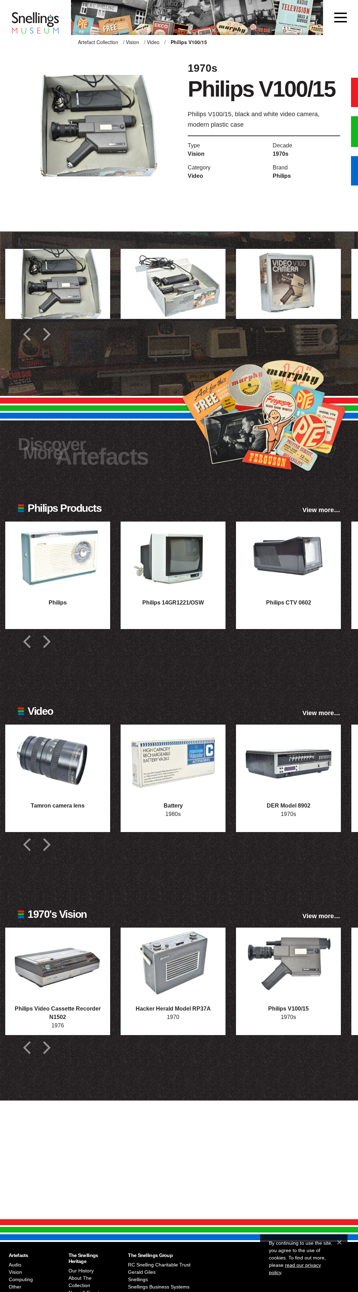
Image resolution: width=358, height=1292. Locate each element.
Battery (173, 806)
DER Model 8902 (288, 806)
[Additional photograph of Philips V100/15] (57, 284)
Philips (282, 176)
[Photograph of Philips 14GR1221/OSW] (173, 557)
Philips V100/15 (288, 1009)
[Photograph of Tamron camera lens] (57, 760)
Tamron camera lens (58, 806)
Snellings (138, 1279)
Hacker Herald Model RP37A (173, 1009)
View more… (321, 510)
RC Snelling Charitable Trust (159, 1264)
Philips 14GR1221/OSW (173, 603)
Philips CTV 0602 (288, 603)
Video (153, 42)
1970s (280, 154)
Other (15, 1287)
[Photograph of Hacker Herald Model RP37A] (173, 963)
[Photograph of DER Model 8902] (288, 760)
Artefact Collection (98, 42)
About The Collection (80, 1281)
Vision (132, 42)
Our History (81, 1270)
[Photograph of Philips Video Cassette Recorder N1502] (57, 963)
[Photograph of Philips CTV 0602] (288, 557)
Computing (21, 1279)
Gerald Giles (142, 1272)
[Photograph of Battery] (173, 760)
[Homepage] (35, 17)
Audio (15, 1264)
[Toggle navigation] (340, 17)
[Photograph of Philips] (57, 557)
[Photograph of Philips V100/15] (288, 963)
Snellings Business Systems (158, 1287)
